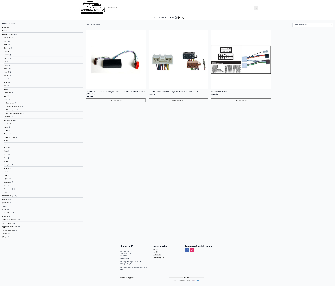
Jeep (5, 86)
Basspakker (5, 27)
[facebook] (187, 250)
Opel (5, 130)
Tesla (5, 175)
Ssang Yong (8, 165)
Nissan (6, 127)
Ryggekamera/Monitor (9, 227)
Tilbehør (4, 234)
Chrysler (6, 51)
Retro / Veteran (7, 223)
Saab (5, 151)
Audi (5, 41)
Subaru (6, 168)
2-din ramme (10, 103)
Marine (4, 209)
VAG (5, 185)
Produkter (162, 17)
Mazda (6, 100)
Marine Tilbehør (7, 213)
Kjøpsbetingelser (158, 258)
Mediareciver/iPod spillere (10, 220)
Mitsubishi (7, 124)
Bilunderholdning (7, 196)
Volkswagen (8, 189)
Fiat (5, 62)
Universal (7, 182)
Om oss (155, 249)
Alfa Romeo (7, 38)
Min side (155, 252)
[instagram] (192, 250)
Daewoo (6, 58)
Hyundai (6, 75)
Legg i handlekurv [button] (116, 100)
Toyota (6, 179)
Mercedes (7, 117)
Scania (6, 154)
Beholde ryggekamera (13, 106)
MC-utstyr (5, 216)
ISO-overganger (11, 110)
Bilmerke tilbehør (7, 34)
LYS (3, 206)
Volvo (6, 192)
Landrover (7, 93)
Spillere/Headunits (8, 230)
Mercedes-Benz (9, 120)
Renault (6, 148)
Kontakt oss (157, 255)
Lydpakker (5, 203)
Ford (5, 65)
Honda (6, 69)
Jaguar (6, 82)
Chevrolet (7, 48)
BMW (5, 44)
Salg (154, 17)
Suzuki (6, 172)
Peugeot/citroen (9, 137)
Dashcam (5, 199)
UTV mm (4, 237)
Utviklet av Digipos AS (127, 278)
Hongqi (6, 72)
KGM (5, 89)
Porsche (6, 141)
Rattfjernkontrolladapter (14, 113)
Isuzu (5, 79)
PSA (5, 144)
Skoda (6, 158)
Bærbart (4, 31)
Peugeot (6, 134)
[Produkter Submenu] (166, 17)
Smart (6, 161)
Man (5, 96)
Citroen (6, 55)
